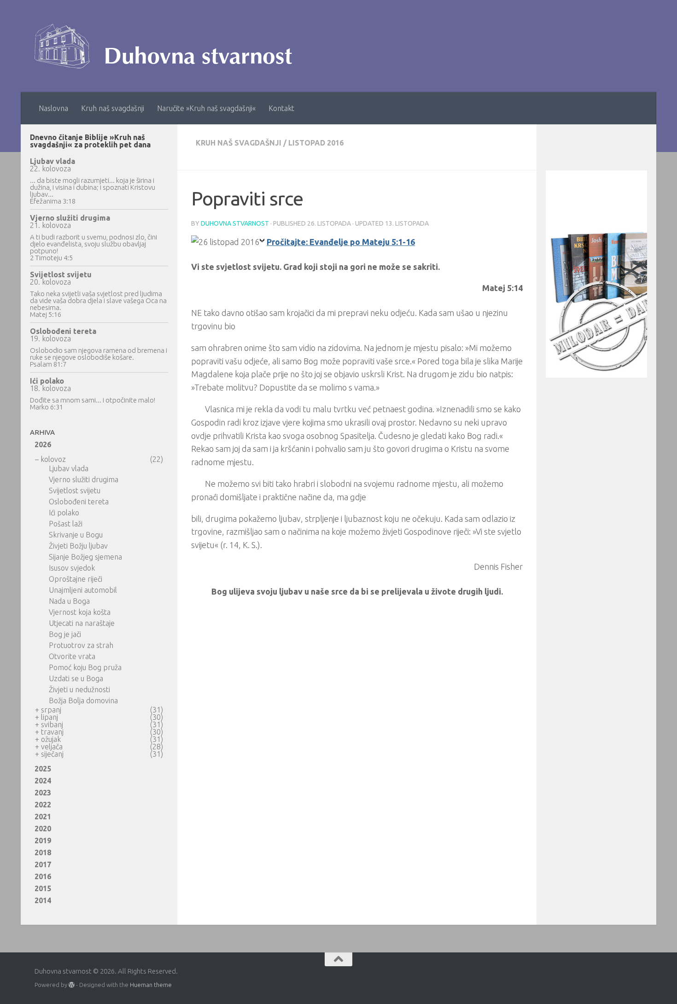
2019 (43, 840)
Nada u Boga (69, 601)
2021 (43, 816)
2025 (43, 769)
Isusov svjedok (72, 568)
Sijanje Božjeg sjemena (85, 557)
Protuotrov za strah (81, 645)
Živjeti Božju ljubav (78, 546)
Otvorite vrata (72, 656)
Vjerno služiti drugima (70, 218)
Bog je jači (65, 634)
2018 (43, 852)
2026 (43, 444)
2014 (43, 900)
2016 (43, 876)
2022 (43, 804)
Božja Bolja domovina (83, 700)
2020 (43, 828)
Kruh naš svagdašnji (112, 108)
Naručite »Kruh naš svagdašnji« (206, 108)
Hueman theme (151, 984)
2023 (43, 792)
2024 (43, 780)
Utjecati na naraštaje (82, 623)
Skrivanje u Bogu (76, 535)
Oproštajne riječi (75, 579)
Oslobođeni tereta (63, 331)
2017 (43, 864)
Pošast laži (65, 524)
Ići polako (47, 381)
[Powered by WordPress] (72, 985)
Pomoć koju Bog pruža (85, 667)
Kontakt (281, 108)
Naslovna (53, 108)
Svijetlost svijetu (61, 274)
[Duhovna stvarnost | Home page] (168, 46)
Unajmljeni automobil (83, 590)
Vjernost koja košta (80, 612)
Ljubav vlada (52, 161)
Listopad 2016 (316, 143)
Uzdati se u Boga (76, 678)
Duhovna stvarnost (235, 223)
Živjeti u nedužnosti (79, 689)
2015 (43, 888)
